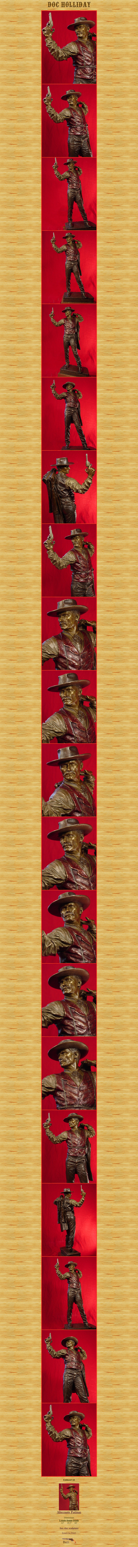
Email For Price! (69, 1533)
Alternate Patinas (69, 1512)
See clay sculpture (69, 1528)
